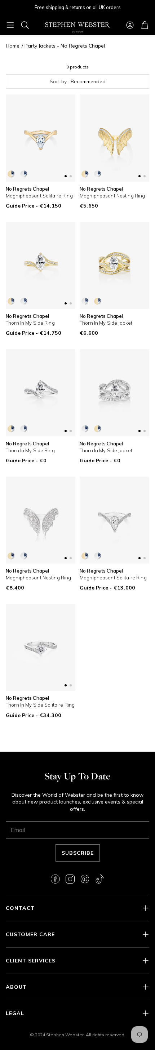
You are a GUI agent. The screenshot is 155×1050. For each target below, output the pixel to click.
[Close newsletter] (139, 925)
